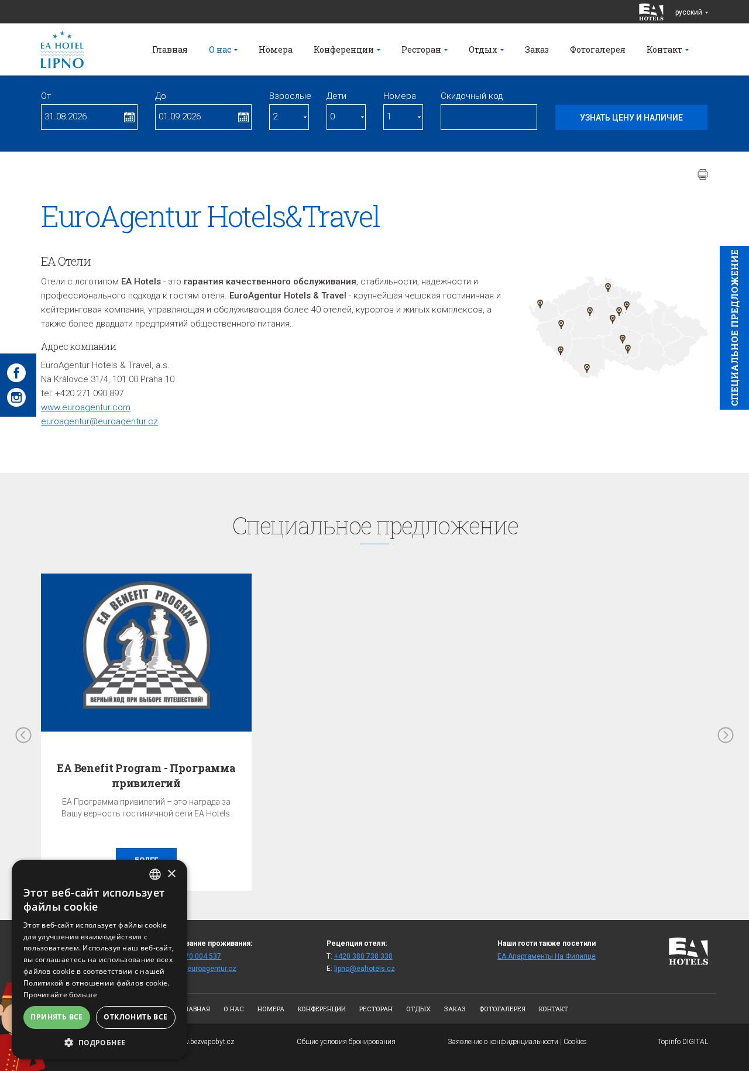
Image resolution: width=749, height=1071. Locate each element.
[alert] (99, 959)
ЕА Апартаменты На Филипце (546, 956)
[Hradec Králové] (627, 305)
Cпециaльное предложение (734, 327)
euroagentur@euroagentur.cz (99, 421)
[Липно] (587, 368)
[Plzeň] (561, 324)
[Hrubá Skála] (608, 287)
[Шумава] (561, 350)
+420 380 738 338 (363, 956)
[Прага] (590, 311)
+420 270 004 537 (192, 956)
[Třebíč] (628, 349)
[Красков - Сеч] (619, 311)
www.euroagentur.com (85, 407)
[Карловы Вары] (540, 304)
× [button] (171, 874)
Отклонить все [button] (135, 1017)
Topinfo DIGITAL (683, 1042)
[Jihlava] (623, 339)
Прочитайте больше (60, 995)
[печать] (703, 174)
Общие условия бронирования (346, 1042)
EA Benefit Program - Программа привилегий (146, 775)
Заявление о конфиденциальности (503, 1042)
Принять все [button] (56, 1017)
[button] (99, 1042)
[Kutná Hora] (613, 319)
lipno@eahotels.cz (364, 968)
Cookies (575, 1042)
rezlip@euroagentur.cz (199, 968)
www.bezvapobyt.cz (203, 1042)
